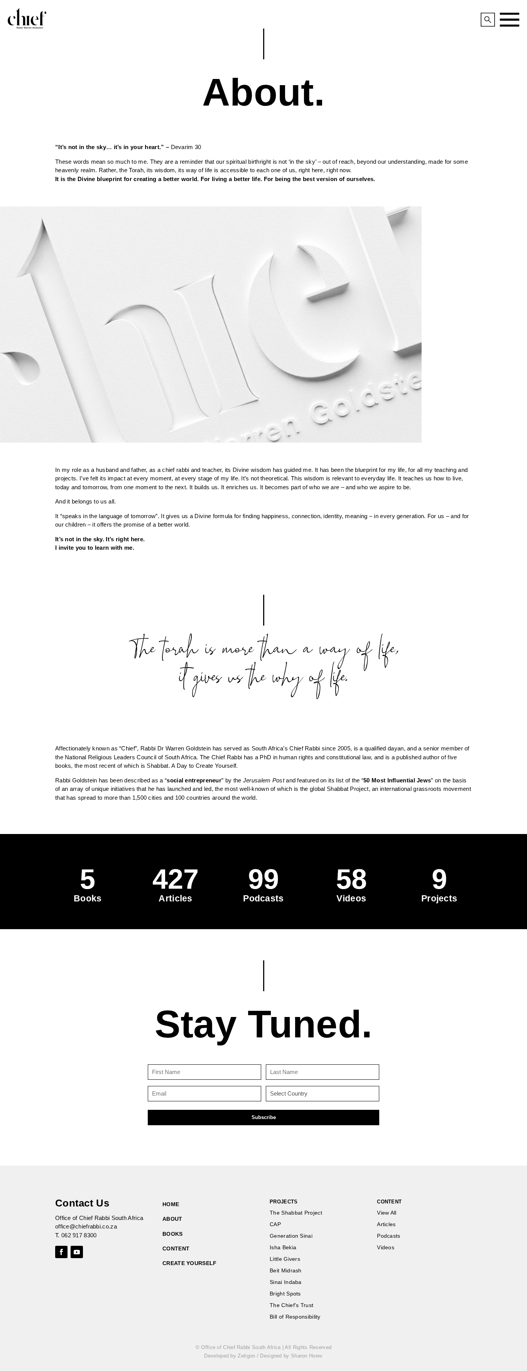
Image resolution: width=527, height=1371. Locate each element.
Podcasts (388, 1236)
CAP (275, 1224)
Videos (385, 1247)
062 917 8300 (79, 1235)
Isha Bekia (283, 1247)
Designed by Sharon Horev (291, 1356)
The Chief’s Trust (291, 1305)
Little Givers (285, 1259)
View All (386, 1213)
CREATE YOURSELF (189, 1263)
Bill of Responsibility (295, 1317)
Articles (386, 1224)
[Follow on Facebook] (61, 1252)
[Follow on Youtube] (77, 1252)
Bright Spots (285, 1294)
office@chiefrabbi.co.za (86, 1226)
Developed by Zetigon (229, 1356)
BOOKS (172, 1234)
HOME (170, 1204)
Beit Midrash (286, 1271)
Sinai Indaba (286, 1282)
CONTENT (175, 1248)
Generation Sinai (291, 1236)
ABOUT (172, 1219)
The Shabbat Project (296, 1213)
